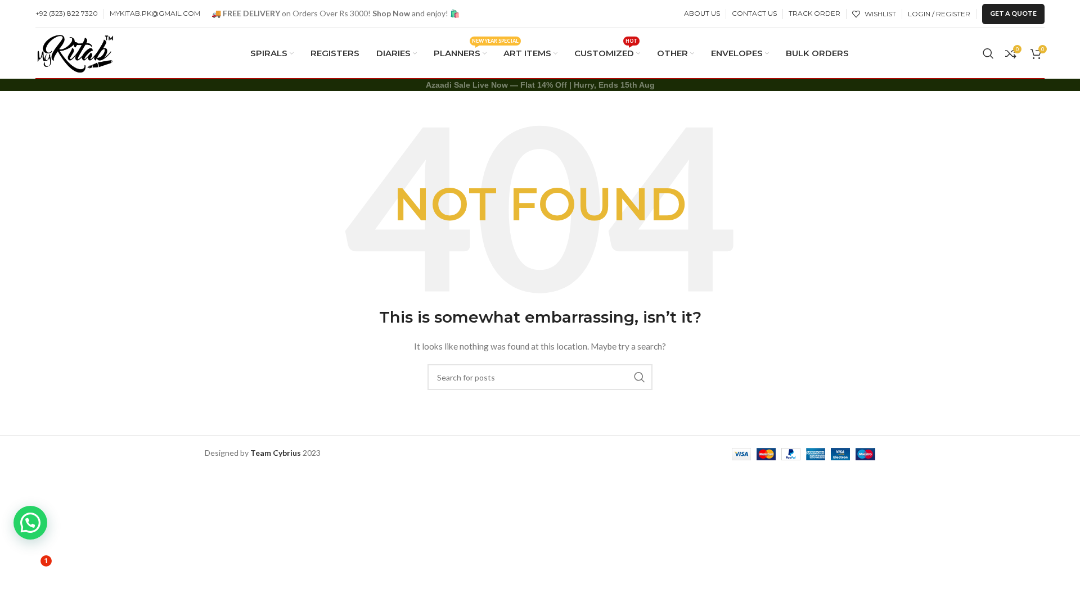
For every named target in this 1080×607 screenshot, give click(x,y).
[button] (30, 523)
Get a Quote (1013, 13)
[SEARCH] (639, 377)
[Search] (988, 53)
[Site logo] (75, 52)
